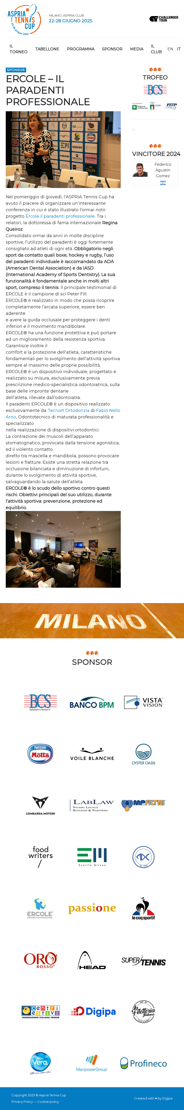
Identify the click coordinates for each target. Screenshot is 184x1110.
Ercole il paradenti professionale (60, 216)
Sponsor (112, 49)
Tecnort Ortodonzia (69, 410)
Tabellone (47, 49)
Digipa (167, 1098)
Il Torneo (19, 49)
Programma (80, 49)
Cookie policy (48, 1102)
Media (136, 49)
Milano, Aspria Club (66, 15)
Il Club (156, 49)
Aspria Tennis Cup (24, 18)
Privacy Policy (22, 1102)
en (170, 49)
